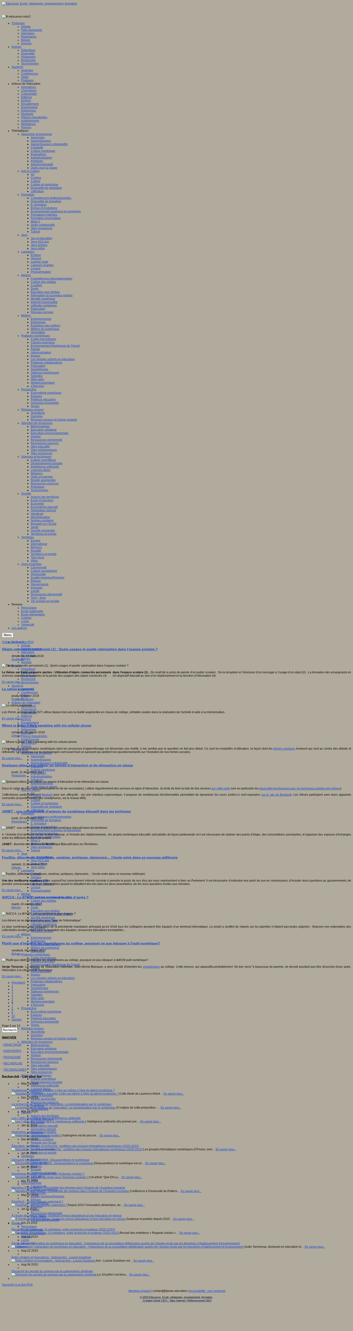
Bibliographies (40, 1045)
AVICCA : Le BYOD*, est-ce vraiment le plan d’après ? (45, 897)
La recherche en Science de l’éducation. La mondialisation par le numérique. (62, 1104)
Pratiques (27, 699)
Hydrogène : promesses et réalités (34, 1132)
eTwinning (37, 1005)
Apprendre (38, 756)
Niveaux (17, 1223)
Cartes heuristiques (43, 958)
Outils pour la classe (44, 786)
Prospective (29, 1008)
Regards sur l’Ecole (43, 1142)
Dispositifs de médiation (46, 806)
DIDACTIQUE (12, 1044)
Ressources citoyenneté (46, 1058)
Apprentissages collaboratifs (49, 763)
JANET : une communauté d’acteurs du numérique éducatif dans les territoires (66, 811)
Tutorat (35, 850)
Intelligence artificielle (45, 1085)
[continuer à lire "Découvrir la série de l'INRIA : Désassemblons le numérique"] (53, 1163)
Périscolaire (29, 1226)
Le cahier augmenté (18, 689)
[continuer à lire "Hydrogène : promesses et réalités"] (36, 1135)
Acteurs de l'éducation (26, 702)
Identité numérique (43, 917)
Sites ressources (41, 847)
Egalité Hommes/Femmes (47, 1196)
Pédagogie (19, 775)
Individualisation (41, 776)
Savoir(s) (17, 685)
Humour (36, 877)
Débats (25, 645)
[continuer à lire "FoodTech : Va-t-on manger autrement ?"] (40, 1205)
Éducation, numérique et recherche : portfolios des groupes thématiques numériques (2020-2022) (75, 1146)
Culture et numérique (44, 803)
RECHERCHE (13, 1063)
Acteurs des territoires (45, 1115)
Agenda (26, 662)
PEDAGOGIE (12, 1057)
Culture (35, 800)
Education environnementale (49, 1052)
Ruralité (36, 1169)
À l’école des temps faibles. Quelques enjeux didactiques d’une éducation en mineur (67, 1215)
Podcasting (38, 984)
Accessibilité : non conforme (207, 1291)
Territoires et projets (43, 1152)
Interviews (27, 652)
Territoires (27, 1156)
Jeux (24, 853)
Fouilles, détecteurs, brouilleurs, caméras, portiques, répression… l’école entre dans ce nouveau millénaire (90, 857)
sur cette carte (221, 788)
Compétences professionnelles (51, 816)
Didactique (28, 669)
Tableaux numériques (45, 991)
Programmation (41, 890)
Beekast (47, 794)
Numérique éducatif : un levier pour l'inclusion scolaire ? (48, 1174)
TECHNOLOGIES (15, 1069)
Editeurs (26, 716)
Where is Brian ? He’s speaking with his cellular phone (46, 725)
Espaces (36, 1015)
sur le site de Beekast (276, 794)
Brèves (25, 659)
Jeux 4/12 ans (40, 860)
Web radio (37, 998)
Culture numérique (43, 769)
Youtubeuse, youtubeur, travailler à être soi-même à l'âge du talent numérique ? (63, 1090)
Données (37, 1035)
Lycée (25, 1240)
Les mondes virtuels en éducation (53, 978)
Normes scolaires (42, 1139)
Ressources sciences (45, 1062)
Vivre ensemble (31, 1183)
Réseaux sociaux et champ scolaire (54, 1038)
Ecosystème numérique (46, 1011)
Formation (27, 813)
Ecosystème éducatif (44, 1126)
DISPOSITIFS (12, 1051)
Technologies (30, 682)
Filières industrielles (34, 736)
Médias (26, 894)
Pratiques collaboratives (46, 981)
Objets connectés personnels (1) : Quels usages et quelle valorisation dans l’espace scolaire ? (80, 649)
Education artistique (44, 1048)
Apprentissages (41, 759)
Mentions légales (139, 1291)
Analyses (18, 659)
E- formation (39, 823)
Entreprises (28, 729)
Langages (27, 870)
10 (13, 1016)
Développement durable (46, 1082)
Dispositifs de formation (46, 820)
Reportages (19, 821)
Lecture (36, 887)
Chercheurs (29, 709)
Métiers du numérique (45, 947)
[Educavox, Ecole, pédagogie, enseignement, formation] (39, 3)
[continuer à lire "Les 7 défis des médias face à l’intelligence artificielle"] (48, 1121)
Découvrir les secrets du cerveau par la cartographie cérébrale (52, 1271)
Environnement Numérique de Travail (55, 964)
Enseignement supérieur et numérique (56, 830)
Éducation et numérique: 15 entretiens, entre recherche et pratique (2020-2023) (63, 1229)
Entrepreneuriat (41, 937)
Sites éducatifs (40, 1065)
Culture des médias (43, 900)
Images (35, 974)
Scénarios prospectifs (45, 1021)
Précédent (18, 982)
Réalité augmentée (43, 1099)
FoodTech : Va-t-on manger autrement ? (37, 1201)
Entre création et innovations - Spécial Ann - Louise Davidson (51, 1257)
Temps (35, 1025)
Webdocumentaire (43, 1001)
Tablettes (37, 995)
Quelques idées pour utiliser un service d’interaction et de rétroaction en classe (67, 765)
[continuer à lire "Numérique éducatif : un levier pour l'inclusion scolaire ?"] (50, 1177)
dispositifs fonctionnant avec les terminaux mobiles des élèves (299, 788)
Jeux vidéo (38, 867)
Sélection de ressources (37, 1042)
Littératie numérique (44, 924)
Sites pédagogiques (44, 1068)
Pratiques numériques (35, 954)
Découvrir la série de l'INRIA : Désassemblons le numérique (50, 1160)
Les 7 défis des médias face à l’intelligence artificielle (46, 1118)
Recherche (28, 679)
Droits (34, 907)
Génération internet (43, 1129)
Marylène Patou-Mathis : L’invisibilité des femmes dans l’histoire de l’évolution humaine (68, 1187)
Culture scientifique (43, 1078)
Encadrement (30, 722)
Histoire (36, 1055)
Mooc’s (35, 840)
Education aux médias (45, 911)
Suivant (16, 1019)
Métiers (26, 934)
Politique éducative (43, 1018)
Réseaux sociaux (32, 1028)
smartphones (151, 966)
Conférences (29, 692)
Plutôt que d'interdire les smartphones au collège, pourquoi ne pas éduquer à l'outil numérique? (81, 943)
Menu (8, 635)
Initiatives (37, 780)
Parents (26, 746)
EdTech (26, 719)
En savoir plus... (12, 682)
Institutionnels (30, 739)
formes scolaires (284, 748)
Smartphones (39, 988)
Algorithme (38, 1031)
